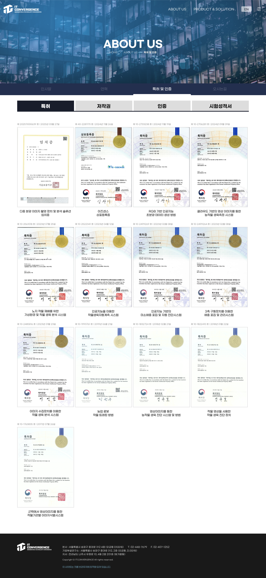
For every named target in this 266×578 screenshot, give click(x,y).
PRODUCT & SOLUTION (214, 9)
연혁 (104, 89)
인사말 (46, 89)
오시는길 (220, 89)
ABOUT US (177, 9)
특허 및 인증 (162, 89)
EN (246, 9)
